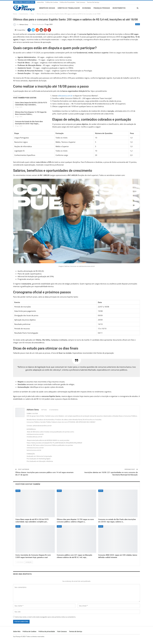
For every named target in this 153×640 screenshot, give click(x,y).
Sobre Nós (40, 2)
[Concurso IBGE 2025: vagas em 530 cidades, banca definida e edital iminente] (118, 539)
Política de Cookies (51, 2)
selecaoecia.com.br (65, 95)
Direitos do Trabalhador (69, 8)
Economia (86, 8)
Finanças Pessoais (102, 8)
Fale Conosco (80, 2)
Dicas (137, 24)
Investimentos (119, 8)
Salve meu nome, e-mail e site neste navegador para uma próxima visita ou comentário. (45, 617)
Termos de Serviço (93, 2)
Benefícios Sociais (47, 8)
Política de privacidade (67, 2)
